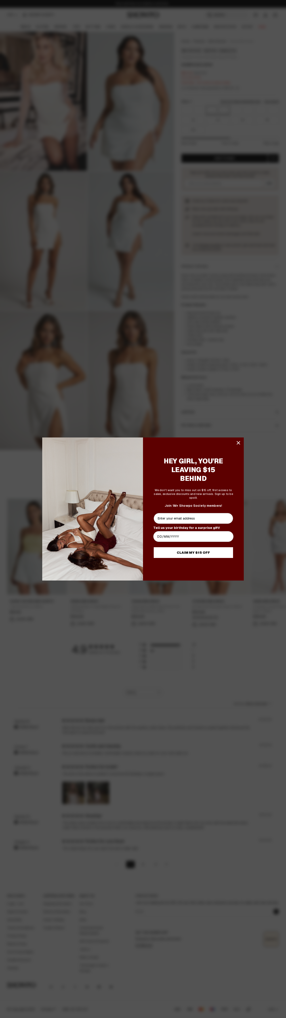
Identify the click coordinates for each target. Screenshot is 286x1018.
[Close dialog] (238, 442)
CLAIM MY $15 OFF (193, 552)
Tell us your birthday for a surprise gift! (186, 528)
